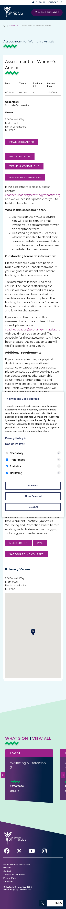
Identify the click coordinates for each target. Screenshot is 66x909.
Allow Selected (33, 496)
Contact (7, 871)
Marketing (16, 473)
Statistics (15, 466)
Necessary (16, 453)
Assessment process (25, 177)
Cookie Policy (15, 444)
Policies (7, 868)
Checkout (55, 2)
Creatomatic (25, 889)
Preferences (17, 459)
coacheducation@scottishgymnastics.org (33, 195)
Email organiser (21, 142)
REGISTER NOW (19, 156)
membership (18, 543)
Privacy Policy (10, 878)
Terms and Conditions (14, 875)
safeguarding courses (26, 554)
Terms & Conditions (24, 166)
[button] (33, 632)
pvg (40, 543)
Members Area (48, 12)
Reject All (33, 507)
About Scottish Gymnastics (16, 864)
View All (41, 738)
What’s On (13, 25)
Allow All (33, 485)
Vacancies (8, 881)
